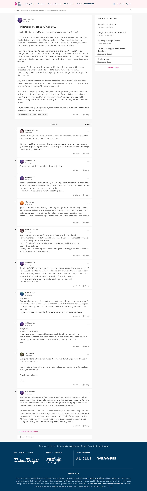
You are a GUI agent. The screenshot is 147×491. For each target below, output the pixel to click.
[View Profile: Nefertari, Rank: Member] (22, 131)
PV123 (27, 293)
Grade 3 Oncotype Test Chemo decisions (111, 50)
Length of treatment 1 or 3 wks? (112, 32)
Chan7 (109, 54)
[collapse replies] (15, 130)
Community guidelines (67, 446)
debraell (110, 27)
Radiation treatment (107, 24)
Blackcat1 (110, 35)
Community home (46, 446)
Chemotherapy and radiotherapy (56, 10)
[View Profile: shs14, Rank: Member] (20, 20)
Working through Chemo (109, 41)
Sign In (128, 4)
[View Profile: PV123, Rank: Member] (22, 294)
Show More (114, 67)
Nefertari (28, 130)
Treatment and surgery (38, 10)
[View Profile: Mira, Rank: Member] (22, 203)
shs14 (25, 19)
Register (121, 4)
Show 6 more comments (29, 431)
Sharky (109, 43)
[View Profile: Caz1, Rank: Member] (22, 354)
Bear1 (109, 62)
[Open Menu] (130, 10)
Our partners (101, 446)
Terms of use (86, 446)
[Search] (114, 4)
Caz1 (26, 353)
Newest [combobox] (88, 124)
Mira (26, 202)
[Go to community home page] (18, 4)
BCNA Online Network (21, 10)
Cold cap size (103, 59)
